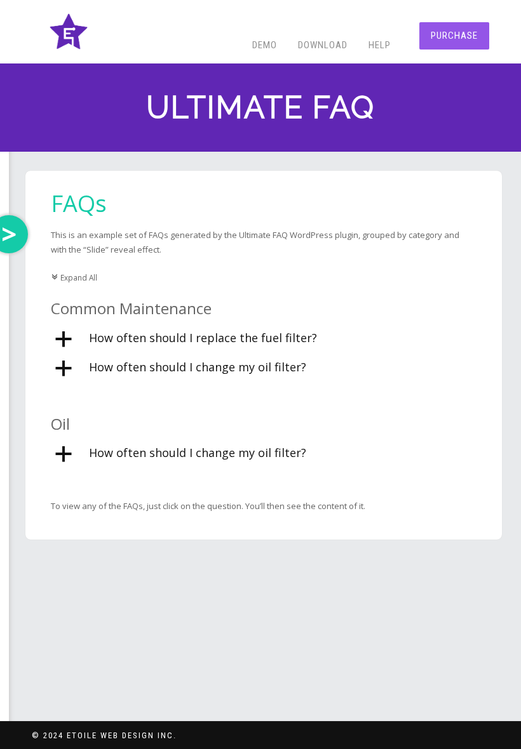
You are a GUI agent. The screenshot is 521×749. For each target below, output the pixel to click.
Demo (264, 45)
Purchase (454, 35)
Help (380, 45)
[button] (264, 339)
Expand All (74, 277)
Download (323, 45)
